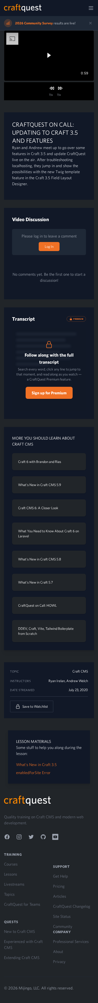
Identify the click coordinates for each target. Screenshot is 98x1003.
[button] (48, 55)
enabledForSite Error (33, 772)
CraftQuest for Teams (22, 904)
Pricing (59, 886)
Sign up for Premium (49, 393)
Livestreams (14, 884)
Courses (11, 864)
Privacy (59, 961)
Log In (49, 247)
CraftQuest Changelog (71, 906)
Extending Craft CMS (21, 957)
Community (62, 926)
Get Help (60, 876)
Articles (59, 896)
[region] (49, 55)
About (58, 951)
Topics (9, 894)
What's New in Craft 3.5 (36, 764)
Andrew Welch (77, 681)
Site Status (62, 916)
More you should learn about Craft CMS (43, 441)
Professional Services (71, 941)
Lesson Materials (33, 741)
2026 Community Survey (34, 23)
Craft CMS (80, 671)
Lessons (10, 874)
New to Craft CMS (19, 931)
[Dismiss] (90, 23)
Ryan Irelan (56, 681)
